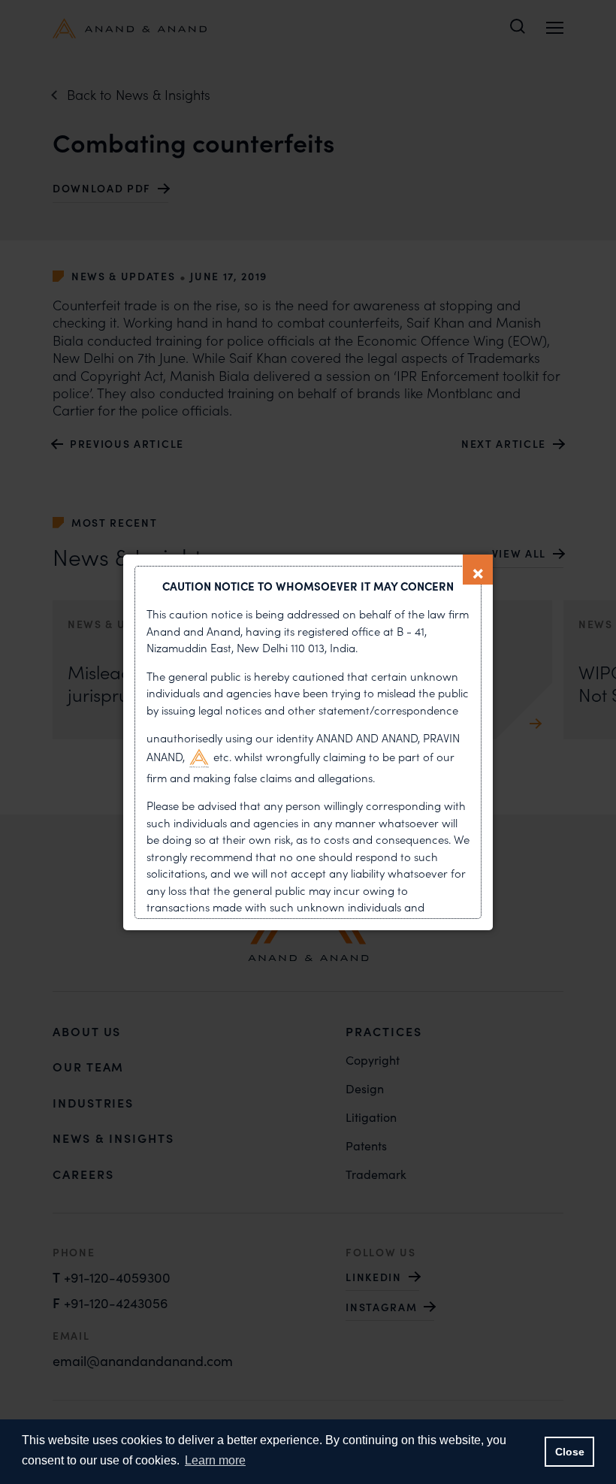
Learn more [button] (215, 1460)
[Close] (478, 570)
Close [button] (569, 1452)
